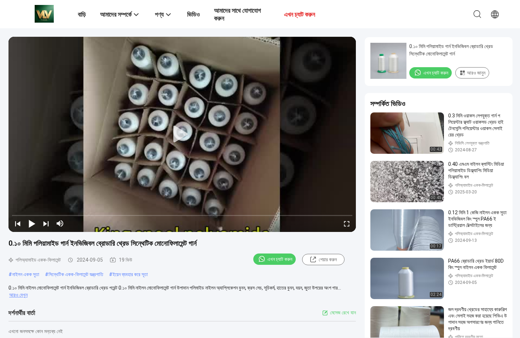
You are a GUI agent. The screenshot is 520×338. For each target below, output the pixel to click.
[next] (46, 223)
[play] (182, 134)
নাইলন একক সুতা (25, 274)
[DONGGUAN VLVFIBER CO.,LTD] (44, 13)
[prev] (18, 223)
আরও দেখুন (18, 295)
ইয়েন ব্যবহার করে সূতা (130, 274)
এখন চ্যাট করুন (279, 259)
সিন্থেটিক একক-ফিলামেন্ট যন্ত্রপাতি (75, 274)
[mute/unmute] (60, 223)
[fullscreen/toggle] (347, 223)
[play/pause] (32, 223)
